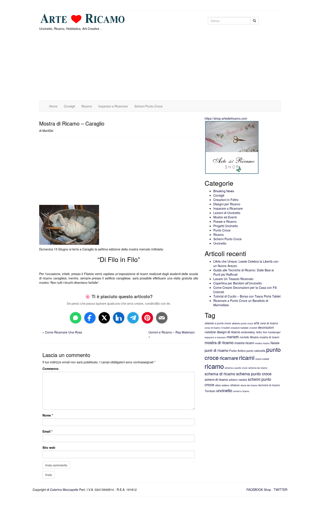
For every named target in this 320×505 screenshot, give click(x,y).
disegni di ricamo (228, 332)
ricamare (229, 357)
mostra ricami (244, 342)
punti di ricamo (216, 350)
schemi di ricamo (216, 379)
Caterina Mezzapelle (64, 489)
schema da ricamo (257, 367)
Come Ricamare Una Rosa (63, 332)
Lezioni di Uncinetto (226, 213)
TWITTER (280, 489)
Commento (50, 368)
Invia (48, 475)
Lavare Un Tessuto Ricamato (233, 279)
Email (47, 431)
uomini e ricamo (241, 391)
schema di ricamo (220, 373)
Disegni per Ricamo (226, 204)
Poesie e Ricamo (225, 221)
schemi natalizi (238, 380)
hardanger (274, 332)
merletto (244, 337)
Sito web (48, 447)
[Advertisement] (169, 67)
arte (256, 323)
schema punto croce (253, 373)
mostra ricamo (262, 343)
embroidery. (248, 332)
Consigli (69, 106)
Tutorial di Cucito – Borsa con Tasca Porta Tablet (247, 296)
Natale (275, 343)
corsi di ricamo (269, 323)
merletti (233, 336)
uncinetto (224, 390)
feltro (259, 332)
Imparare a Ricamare (113, 106)
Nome (47, 415)
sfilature (235, 385)
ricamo (214, 366)
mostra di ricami (269, 337)
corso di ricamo (212, 327)
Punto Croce (222, 230)
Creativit (225, 327)
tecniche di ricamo (269, 385)
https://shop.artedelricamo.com (226, 118)
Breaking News (223, 191)
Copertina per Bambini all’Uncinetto (237, 283)
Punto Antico (237, 351)
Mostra (254, 337)
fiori (265, 332)
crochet (253, 327)
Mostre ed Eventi (225, 217)
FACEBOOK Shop (258, 489)
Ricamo (86, 106)
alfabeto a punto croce (218, 323)
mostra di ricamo (219, 342)
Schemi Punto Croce (148, 106)
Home (53, 106)
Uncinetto (219, 243)
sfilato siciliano (222, 385)
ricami (246, 357)
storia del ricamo (249, 385)
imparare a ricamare (215, 337)
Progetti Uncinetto (225, 226)
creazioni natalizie (240, 327)
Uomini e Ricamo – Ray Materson (171, 332)
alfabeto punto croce (242, 323)
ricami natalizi (262, 358)
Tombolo (210, 391)
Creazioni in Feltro (226, 199)
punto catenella (255, 351)
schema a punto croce (236, 367)
